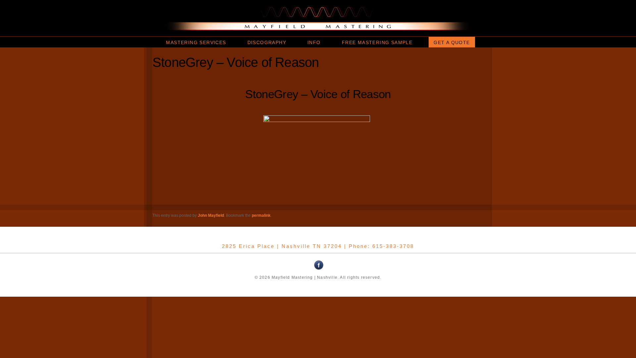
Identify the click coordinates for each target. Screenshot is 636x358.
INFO (314, 42)
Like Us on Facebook (319, 265)
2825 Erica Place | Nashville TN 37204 (282, 246)
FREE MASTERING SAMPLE (377, 42)
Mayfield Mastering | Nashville (318, 18)
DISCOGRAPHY (266, 42)
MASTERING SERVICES (196, 42)
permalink (261, 215)
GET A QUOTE (452, 42)
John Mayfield (211, 215)
